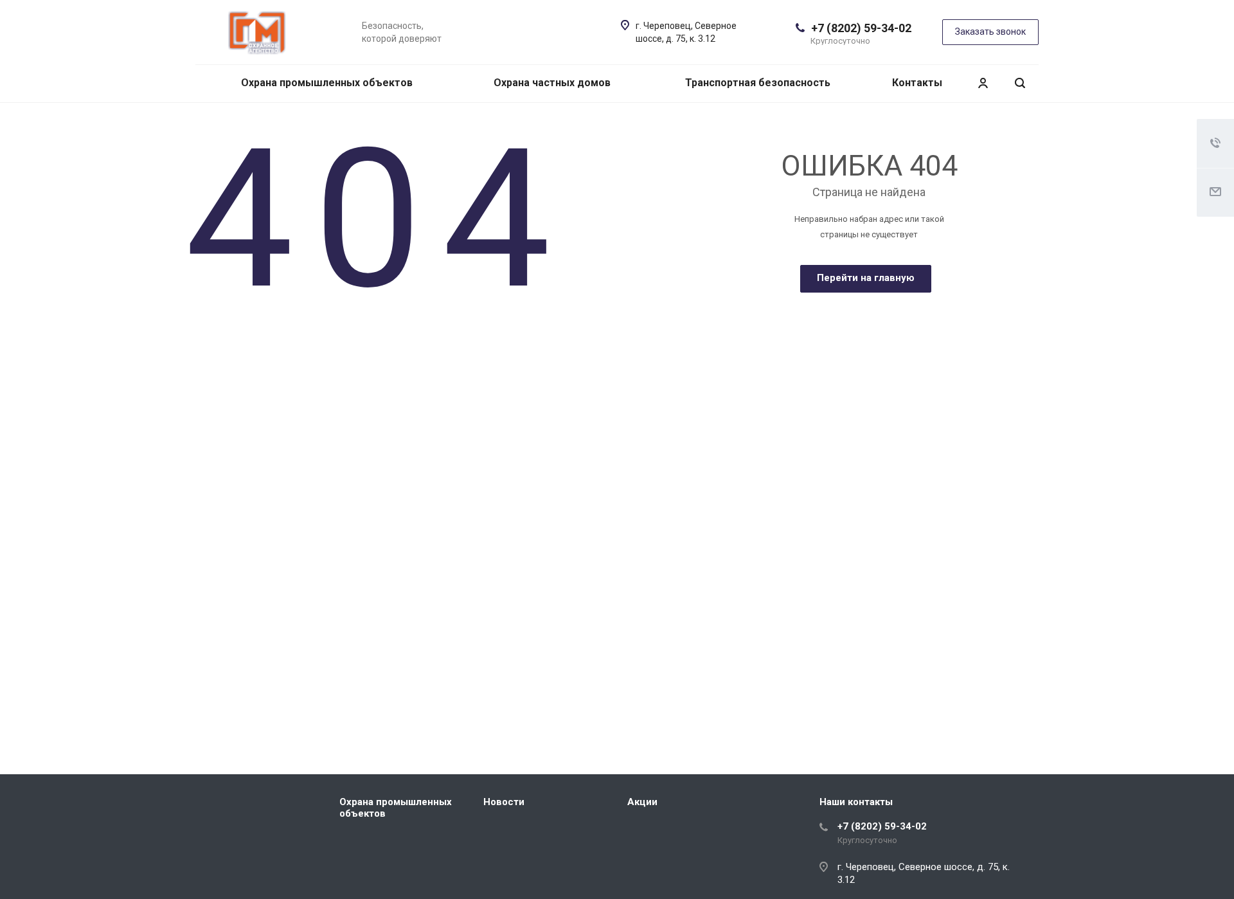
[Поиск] (1020, 83)
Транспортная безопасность (757, 83)
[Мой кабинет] (982, 83)
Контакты (917, 83)
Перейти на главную (866, 278)
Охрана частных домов (552, 83)
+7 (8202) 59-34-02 (861, 28)
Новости (503, 802)
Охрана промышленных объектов (327, 83)
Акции (642, 802)
